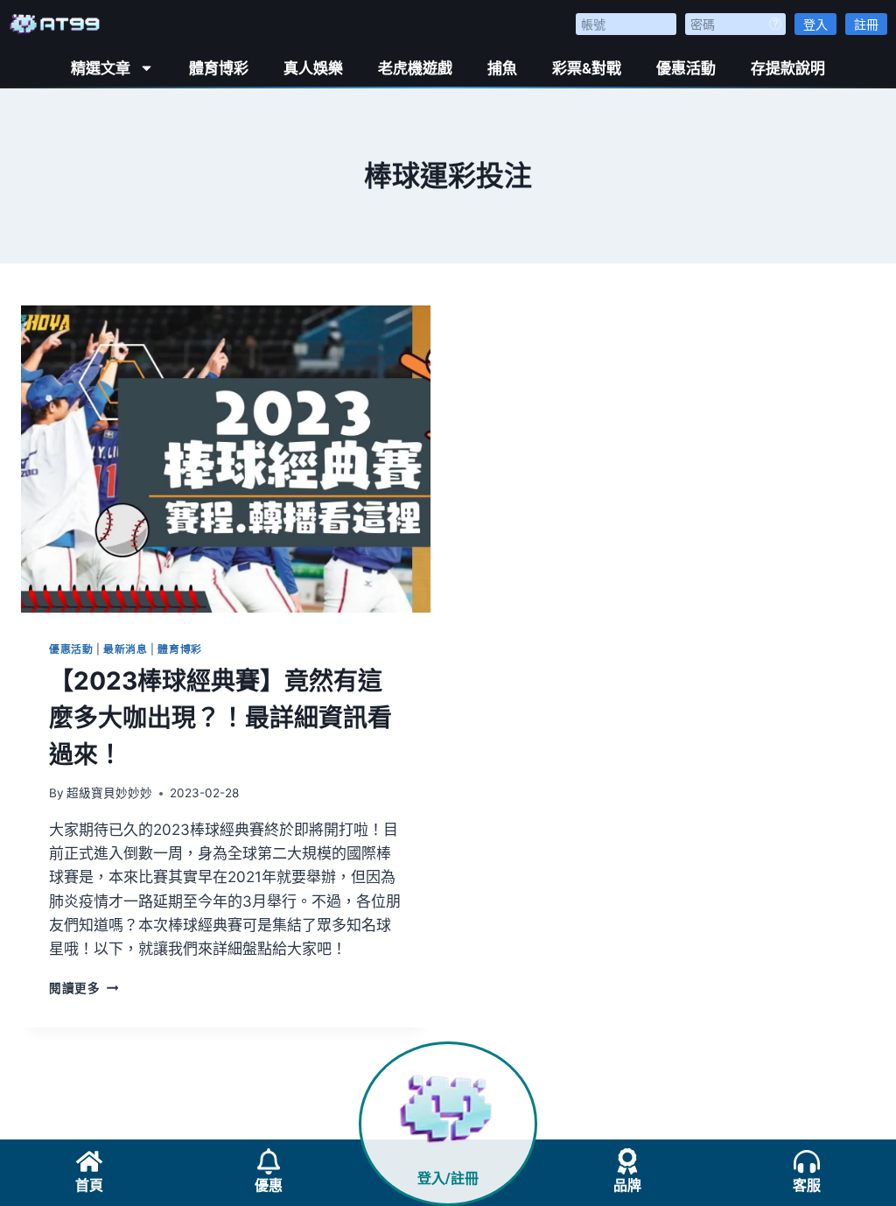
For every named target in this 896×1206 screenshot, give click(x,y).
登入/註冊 (448, 1178)
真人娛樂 (313, 68)
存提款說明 (788, 68)
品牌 (627, 1185)
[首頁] (89, 1161)
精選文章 (100, 68)
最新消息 (125, 649)
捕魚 (502, 68)
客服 (807, 1185)
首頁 (89, 1185)
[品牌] (627, 1161)
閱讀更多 (83, 988)
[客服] (807, 1161)
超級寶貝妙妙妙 (109, 793)
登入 (815, 24)
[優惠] (269, 1161)
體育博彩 (218, 68)
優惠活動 (686, 68)
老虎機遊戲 (415, 68)
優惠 (269, 1185)
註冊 (866, 24)
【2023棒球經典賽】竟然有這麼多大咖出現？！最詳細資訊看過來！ (220, 717)
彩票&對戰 (586, 68)
